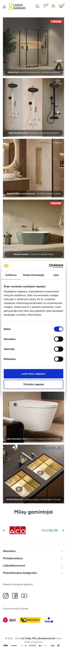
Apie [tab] (56, 274)
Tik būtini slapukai (33, 384)
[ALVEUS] (46, 530)
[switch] (58, 339)
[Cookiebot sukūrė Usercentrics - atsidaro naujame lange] (49, 266)
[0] (45, 7)
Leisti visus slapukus (33, 373)
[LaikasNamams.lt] (17, 6)
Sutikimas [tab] (11, 274)
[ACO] (14, 530)
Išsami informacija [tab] (33, 274)
